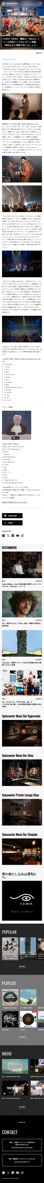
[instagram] (22, 537)
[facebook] (13, 537)
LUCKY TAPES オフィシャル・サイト (15, 502)
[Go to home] (10, 3)
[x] (8, 537)
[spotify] (3, 537)
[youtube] (17, 537)
